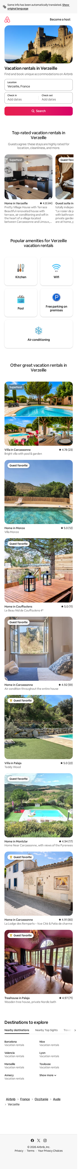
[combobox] (38, 86)
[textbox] (21, 99)
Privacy (19, 1150)
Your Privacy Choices (50, 1150)
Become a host (60, 19)
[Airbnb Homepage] (7, 19)
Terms (30, 1150)
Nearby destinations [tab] (16, 1030)
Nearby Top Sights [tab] (46, 1030)
